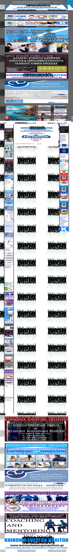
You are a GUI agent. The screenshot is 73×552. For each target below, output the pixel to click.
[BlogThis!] (38, 143)
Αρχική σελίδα (35, 147)
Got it (60, 2)
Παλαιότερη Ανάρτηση (54, 147)
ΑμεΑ (9, 262)
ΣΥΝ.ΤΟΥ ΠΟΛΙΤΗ (9, 260)
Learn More (56, 2)
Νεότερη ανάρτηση (18, 147)
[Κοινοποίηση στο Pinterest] (41, 143)
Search (63, 130)
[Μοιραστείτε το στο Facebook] (40, 143)
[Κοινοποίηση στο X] (39, 143)
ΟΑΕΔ (9, 253)
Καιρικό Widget (9, 226)
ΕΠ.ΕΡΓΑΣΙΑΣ (9, 255)
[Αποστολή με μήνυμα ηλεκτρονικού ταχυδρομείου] (37, 143)
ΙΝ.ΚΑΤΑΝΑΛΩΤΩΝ (9, 257)
